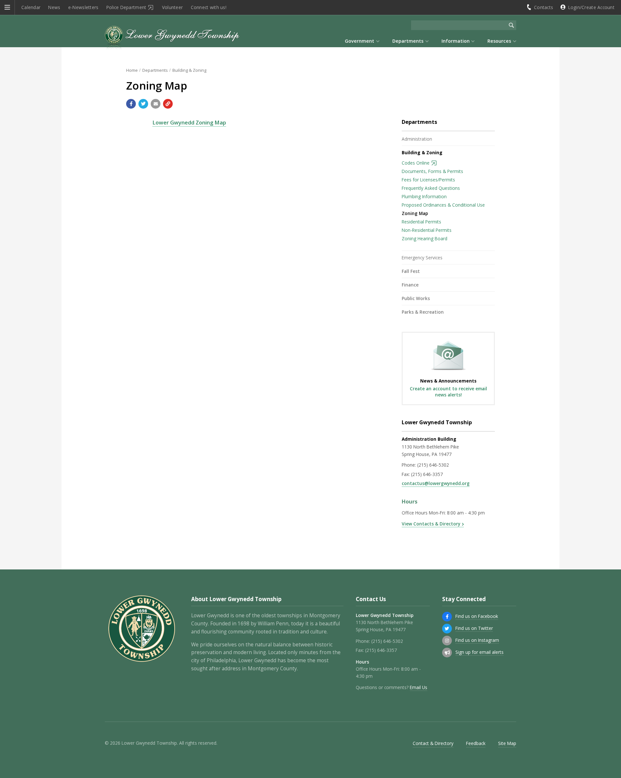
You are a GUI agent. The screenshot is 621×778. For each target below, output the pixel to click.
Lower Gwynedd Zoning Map (189, 122)
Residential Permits (421, 222)
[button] (7, 7)
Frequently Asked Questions (431, 188)
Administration (417, 139)
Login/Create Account (591, 7)
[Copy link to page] (168, 104)
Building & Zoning (189, 70)
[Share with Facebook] (131, 104)
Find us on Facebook (476, 616)
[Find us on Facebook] (447, 616)
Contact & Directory (433, 743)
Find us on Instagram (477, 640)
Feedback (475, 743)
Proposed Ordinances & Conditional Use (443, 205)
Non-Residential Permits (427, 230)
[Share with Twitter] (143, 104)
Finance (410, 285)
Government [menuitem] (359, 41)
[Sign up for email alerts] (447, 652)
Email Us (418, 687)
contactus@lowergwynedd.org (436, 483)
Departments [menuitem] (407, 41)
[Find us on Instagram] (447, 640)
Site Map (507, 743)
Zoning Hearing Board (424, 238)
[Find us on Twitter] (447, 628)
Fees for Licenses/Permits (428, 180)
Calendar (30, 7)
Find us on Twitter (474, 628)
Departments (155, 70)
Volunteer (172, 7)
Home (132, 70)
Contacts (543, 7)
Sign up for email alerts (479, 652)
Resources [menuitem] (499, 41)
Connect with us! (208, 7)
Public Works (416, 298)
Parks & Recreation (423, 312)
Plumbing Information (424, 196)
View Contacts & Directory (431, 524)
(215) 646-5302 (433, 465)
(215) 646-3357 (427, 474)
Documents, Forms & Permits (432, 171)
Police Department (126, 7)
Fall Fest (411, 271)
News (54, 7)
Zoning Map (415, 213)
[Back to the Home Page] (172, 38)
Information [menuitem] (455, 41)
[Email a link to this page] (155, 104)
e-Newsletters (83, 7)
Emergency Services (422, 257)
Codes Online (416, 163)
